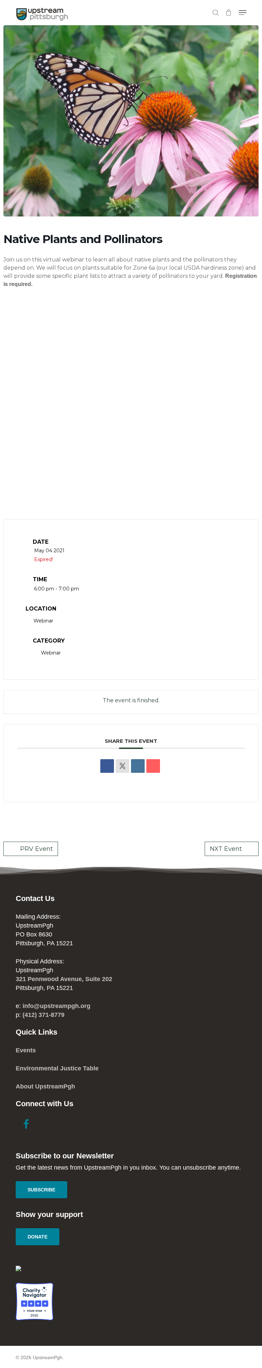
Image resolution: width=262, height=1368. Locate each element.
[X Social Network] (122, 766)
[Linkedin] (138, 766)
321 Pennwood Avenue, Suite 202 (64, 979)
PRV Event (36, 849)
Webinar (51, 653)
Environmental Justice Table (57, 1068)
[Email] (153, 766)
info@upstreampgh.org (56, 1006)
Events (26, 1050)
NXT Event (226, 849)
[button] (242, 12)
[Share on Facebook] (107, 766)
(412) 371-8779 (43, 1014)
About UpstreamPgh (45, 1086)
